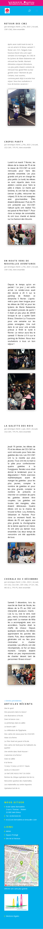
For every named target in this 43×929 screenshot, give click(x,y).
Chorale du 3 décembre (21, 579)
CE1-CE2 (7, 585)
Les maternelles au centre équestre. (18, 784)
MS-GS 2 (7, 587)
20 (27, 409)
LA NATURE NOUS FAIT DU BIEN (17, 773)
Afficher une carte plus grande (15, 889)
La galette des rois (18, 426)
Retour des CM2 (15, 23)
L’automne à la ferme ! (13, 755)
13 (32, 122)
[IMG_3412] (21, 684)
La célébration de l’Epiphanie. (15, 730)
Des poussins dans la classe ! (15, 712)
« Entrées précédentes (13, 701)
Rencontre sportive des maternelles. (18, 781)
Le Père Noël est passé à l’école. (16, 741)
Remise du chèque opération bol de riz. (19, 777)
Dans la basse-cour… (12, 719)
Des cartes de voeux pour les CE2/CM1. (19, 734)
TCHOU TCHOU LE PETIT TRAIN (17, 766)
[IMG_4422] (21, 125)
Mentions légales (12, 916)
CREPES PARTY (13, 141)
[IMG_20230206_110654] (21, 244)
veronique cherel (13, 27)
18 (23, 409)
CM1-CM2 (8, 29)
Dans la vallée (9, 759)
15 (17, 409)
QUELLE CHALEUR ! (11, 770)
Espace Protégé (12, 835)
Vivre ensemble (19, 29)
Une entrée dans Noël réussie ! (16, 751)
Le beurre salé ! (10, 726)
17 (21, 409)
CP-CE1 (31, 585)
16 (19, 409)
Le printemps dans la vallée (14, 723)
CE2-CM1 (7, 147)
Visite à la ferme (10, 737)
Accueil (35, 27)
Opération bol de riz (12, 788)
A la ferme (8, 762)
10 (26, 122)
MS (36, 585)
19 (25, 409)
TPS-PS (15, 147)
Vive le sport (9, 708)
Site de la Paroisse (13, 838)
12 (30, 122)
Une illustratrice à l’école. (13, 715)
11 (28, 122)
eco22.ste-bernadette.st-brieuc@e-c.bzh (21, 820)
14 (34, 122)
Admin (8, 831)
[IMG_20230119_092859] (21, 563)
